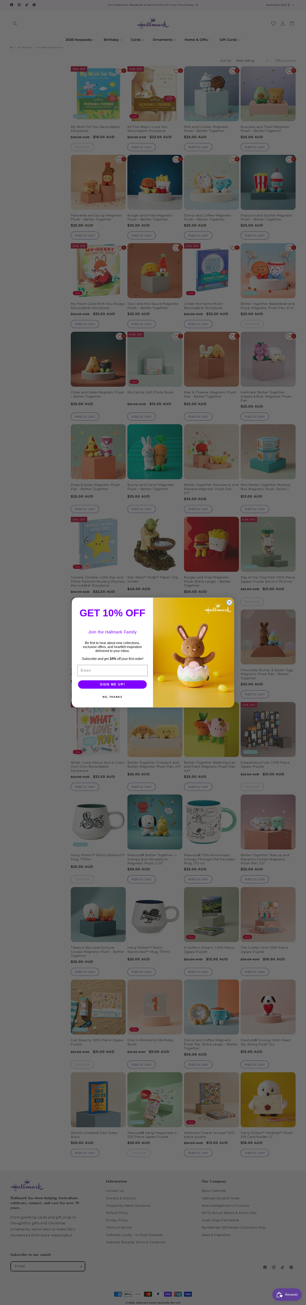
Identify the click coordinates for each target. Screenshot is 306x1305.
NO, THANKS (112, 697)
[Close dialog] (229, 602)
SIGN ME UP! (112, 684)
